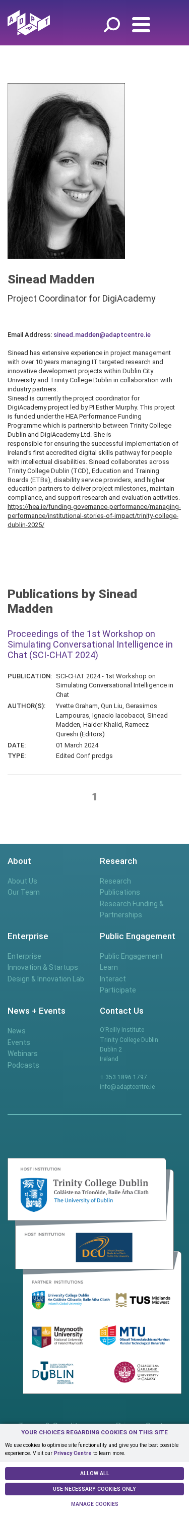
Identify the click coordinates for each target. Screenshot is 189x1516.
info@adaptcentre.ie (127, 1086)
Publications (120, 892)
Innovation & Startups (43, 967)
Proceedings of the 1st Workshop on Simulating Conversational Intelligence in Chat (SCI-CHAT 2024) (90, 644)
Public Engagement (131, 956)
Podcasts (23, 1065)
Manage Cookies (94, 1504)
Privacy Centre (73, 1453)
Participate (118, 990)
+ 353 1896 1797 (123, 1077)
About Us (22, 881)
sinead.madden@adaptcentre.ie (102, 334)
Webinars (23, 1053)
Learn (109, 967)
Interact (113, 979)
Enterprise (24, 956)
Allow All (94, 1473)
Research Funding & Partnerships (132, 909)
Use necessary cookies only (94, 1489)
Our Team (24, 892)
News (17, 1031)
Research (115, 881)
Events (19, 1042)
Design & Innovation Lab (46, 979)
